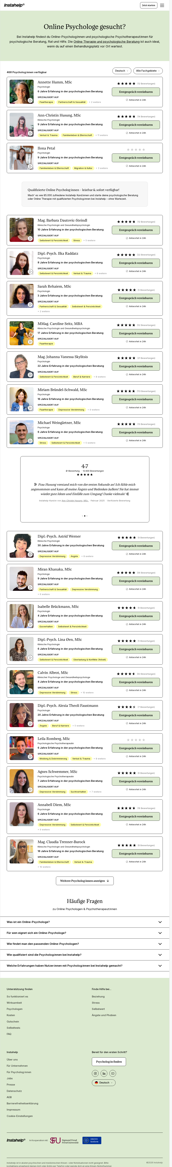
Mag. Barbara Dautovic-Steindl (62, 220)
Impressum (13, 1109)
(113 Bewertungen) (146, 391)
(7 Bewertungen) (146, 707)
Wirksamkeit (14, 1002)
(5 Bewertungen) (146, 290)
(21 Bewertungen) (146, 358)
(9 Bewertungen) (146, 537)
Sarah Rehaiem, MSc (54, 286)
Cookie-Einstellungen (20, 1116)
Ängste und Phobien (104, 1015)
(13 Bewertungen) (146, 424)
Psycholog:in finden (109, 1061)
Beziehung (98, 996)
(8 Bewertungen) (146, 845)
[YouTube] (112, 1073)
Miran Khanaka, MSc (55, 569)
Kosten (11, 1015)
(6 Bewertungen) (146, 608)
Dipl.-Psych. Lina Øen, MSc (60, 639)
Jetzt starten (148, 5)
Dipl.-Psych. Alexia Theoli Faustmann (68, 705)
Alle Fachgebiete (146, 70)
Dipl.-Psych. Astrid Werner (59, 536)
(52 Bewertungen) (146, 325)
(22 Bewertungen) (146, 254)
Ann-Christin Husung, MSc (59, 115)
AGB (9, 1097)
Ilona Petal (46, 148)
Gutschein (13, 1021)
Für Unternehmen (17, 1065)
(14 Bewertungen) (146, 116)
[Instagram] (95, 1073)
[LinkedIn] (104, 1073)
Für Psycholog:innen (19, 1072)
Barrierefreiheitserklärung (22, 1103)
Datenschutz (14, 1091)
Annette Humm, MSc (55, 82)
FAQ (9, 1034)
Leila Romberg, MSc (54, 739)
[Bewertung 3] (87, 516)
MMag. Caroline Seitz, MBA (60, 324)
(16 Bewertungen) (146, 808)
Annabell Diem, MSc (54, 805)
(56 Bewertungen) (146, 572)
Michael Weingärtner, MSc (59, 423)
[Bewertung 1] (82, 516)
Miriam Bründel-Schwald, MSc (62, 390)
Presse (11, 1084)
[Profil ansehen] (22, 92)
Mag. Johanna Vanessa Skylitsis (63, 357)
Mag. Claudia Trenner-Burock (61, 842)
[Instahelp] (14, 5)
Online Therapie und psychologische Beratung (107, 42)
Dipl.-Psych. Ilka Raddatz (58, 253)
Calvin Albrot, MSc (53, 672)
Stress (96, 1002)
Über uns (12, 1059)
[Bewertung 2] (84, 516)
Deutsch (120, 70)
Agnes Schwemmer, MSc (57, 771)
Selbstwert (98, 1009)
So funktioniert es (17, 996)
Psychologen (15, 1009)
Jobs (10, 1078)
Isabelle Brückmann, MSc (58, 606)
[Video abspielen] (30, 100)
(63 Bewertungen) (146, 674)
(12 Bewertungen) (146, 83)
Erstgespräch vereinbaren (136, 91)
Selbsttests (13, 1027)
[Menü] (162, 5)
